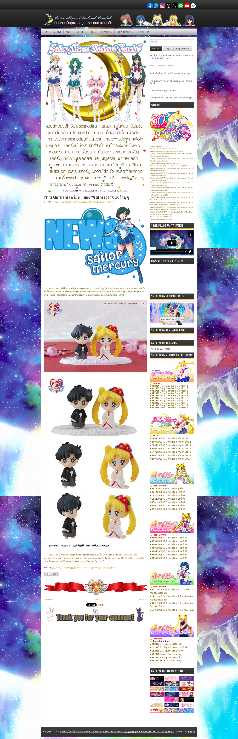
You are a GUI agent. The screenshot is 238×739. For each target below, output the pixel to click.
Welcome (57, 32)
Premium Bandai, (130, 555)
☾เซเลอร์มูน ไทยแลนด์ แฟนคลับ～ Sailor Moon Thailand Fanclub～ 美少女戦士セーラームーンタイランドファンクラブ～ (117, 731)
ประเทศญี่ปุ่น (93, 202)
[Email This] (45, 574)
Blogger (188, 97)
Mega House (64, 202)
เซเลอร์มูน (83, 202)
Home (46, 32)
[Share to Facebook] (54, 574)
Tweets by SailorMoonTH (161, 349)
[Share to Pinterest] (57, 574)
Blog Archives (182, 48)
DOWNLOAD (106, 32)
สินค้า (110, 202)
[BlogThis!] (48, 574)
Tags (168, 48)
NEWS (69, 32)
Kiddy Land (70, 558)
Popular (155, 48)
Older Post (142, 599)
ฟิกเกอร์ (103, 202)
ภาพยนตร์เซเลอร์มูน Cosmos (163, 90)
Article (81, 32)
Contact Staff (145, 32)
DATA (94, 32)
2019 (55, 202)
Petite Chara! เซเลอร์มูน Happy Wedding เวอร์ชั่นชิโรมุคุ (86, 197)
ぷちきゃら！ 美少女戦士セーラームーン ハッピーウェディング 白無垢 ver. (84, 568)
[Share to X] (51, 574)
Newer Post (49, 599)
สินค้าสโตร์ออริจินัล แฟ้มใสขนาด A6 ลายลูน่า (171, 73)
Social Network (125, 32)
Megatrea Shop (50, 558)
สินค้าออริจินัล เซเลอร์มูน (161, 65)
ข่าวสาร (74, 202)
